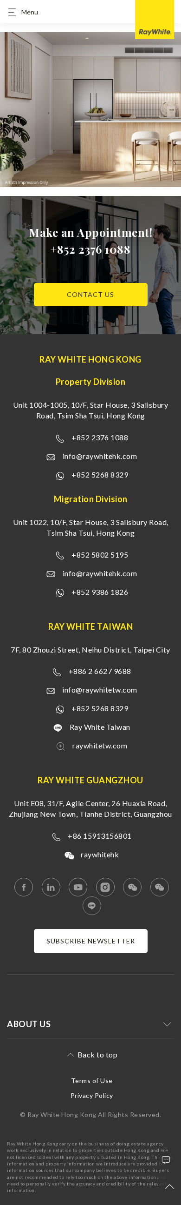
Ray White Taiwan (100, 726)
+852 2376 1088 (90, 249)
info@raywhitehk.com (100, 455)
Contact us (90, 294)
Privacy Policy (92, 1095)
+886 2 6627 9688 (100, 670)
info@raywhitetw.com (99, 689)
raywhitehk (100, 854)
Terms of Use (92, 1080)
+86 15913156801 (100, 835)
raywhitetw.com (99, 745)
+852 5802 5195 (99, 554)
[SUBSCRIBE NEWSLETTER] (91, 950)
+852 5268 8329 (99, 474)
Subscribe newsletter (90, 941)
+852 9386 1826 (99, 591)
